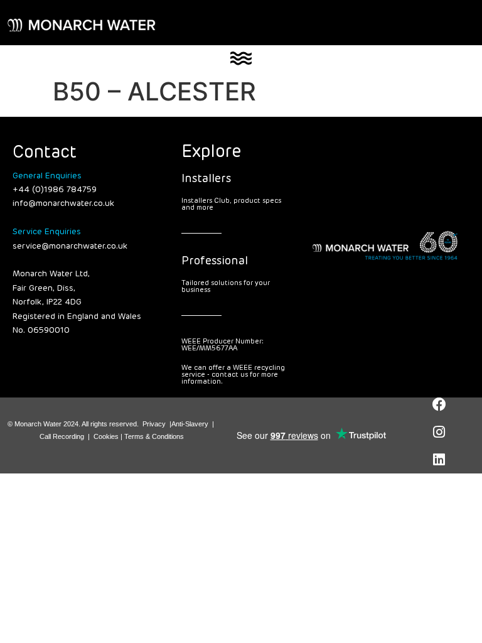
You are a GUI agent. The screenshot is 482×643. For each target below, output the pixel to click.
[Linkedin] (439, 459)
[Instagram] (439, 432)
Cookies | (109, 436)
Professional (214, 261)
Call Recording (62, 436)
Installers (206, 179)
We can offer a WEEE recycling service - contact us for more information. (233, 374)
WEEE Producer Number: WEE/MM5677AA (222, 345)
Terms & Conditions (154, 436)
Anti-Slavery (189, 424)
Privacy (154, 424)
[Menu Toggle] (241, 58)
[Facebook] (439, 404)
